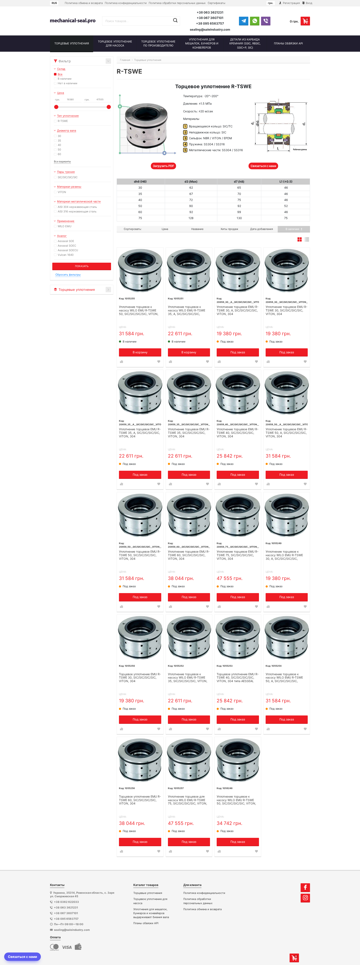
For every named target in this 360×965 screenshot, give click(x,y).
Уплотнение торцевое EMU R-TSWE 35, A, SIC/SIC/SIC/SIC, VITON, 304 (140, 433)
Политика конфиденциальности (126, 3)
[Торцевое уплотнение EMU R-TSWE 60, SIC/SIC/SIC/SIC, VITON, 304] (140, 760)
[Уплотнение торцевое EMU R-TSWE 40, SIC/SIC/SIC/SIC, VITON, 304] (238, 393)
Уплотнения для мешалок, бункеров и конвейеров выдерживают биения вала (151, 913)
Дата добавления (261, 229)
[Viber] (265, 21)
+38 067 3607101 (210, 18)
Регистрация (291, 3)
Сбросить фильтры (68, 274)
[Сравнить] (121, 361)
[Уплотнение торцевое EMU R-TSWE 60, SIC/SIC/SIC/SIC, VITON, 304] (189, 515)
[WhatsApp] (254, 21)
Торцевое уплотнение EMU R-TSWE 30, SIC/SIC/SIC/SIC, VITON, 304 (140, 678)
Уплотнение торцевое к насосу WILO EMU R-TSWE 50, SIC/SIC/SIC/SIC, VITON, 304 (138, 310)
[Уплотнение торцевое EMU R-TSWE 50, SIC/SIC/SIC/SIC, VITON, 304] (140, 515)
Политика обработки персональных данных (177, 3)
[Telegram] (243, 21)
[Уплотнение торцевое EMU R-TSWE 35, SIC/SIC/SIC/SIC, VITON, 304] (189, 393)
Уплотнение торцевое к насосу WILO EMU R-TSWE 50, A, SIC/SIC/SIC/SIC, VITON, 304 (284, 678)
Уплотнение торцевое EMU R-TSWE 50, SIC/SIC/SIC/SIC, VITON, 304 (140, 555)
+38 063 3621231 (210, 12)
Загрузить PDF (163, 166)
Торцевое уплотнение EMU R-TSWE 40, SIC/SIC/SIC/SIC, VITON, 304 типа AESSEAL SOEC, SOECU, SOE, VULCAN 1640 (238, 678)
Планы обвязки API (145, 923)
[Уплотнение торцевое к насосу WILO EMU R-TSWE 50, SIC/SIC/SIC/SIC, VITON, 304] (140, 270)
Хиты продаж (229, 229)
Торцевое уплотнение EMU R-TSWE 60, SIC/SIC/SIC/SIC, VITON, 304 (140, 800)
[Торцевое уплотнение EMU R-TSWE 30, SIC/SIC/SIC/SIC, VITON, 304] (140, 638)
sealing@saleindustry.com (210, 29)
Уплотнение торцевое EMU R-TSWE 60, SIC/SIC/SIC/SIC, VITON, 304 (189, 555)
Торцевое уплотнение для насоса (150, 901)
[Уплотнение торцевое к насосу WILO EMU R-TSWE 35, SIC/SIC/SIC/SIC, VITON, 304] (189, 638)
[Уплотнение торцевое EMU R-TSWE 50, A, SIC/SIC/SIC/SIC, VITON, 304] (287, 393)
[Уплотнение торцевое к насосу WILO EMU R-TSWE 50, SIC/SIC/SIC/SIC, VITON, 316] (238, 760)
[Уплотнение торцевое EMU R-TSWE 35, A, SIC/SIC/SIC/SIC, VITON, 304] (140, 393)
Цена (165, 229)
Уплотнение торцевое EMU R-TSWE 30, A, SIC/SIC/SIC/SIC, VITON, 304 (237, 310)
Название (197, 229)
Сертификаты (216, 3)
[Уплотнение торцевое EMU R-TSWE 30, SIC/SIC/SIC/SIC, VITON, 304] (287, 270)
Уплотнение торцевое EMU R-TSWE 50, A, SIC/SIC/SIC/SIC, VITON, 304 (286, 433)
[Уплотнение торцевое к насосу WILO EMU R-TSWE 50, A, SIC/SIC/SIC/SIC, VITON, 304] (287, 638)
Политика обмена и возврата (84, 3)
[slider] (56, 107)
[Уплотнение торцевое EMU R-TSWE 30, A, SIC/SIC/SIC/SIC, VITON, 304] (238, 270)
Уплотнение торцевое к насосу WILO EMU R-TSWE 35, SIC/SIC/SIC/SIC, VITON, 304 (187, 678)
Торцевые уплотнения (147, 893)
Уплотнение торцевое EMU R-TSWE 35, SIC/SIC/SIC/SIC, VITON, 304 (189, 433)
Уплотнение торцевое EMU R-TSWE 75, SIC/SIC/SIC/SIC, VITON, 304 (237, 555)
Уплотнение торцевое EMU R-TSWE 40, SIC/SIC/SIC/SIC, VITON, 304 (237, 433)
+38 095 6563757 (210, 23)
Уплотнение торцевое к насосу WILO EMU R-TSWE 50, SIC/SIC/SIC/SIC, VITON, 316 (236, 800)
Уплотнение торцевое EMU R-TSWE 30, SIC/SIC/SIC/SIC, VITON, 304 (286, 310)
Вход (308, 3)
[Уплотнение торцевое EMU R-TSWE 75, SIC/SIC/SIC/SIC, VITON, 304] (238, 515)
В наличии (293, 229)
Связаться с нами (263, 166)
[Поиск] (175, 20)
